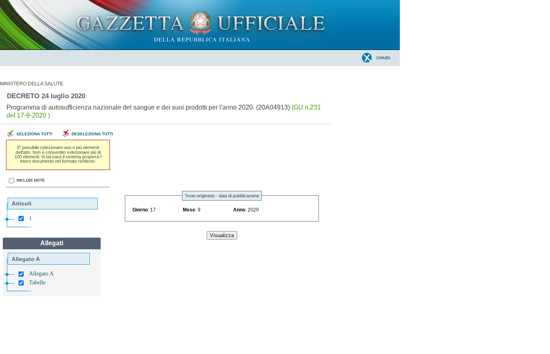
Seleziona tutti (34, 134)
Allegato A (41, 274)
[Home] (199, 48)
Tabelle (37, 282)
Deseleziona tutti (92, 134)
